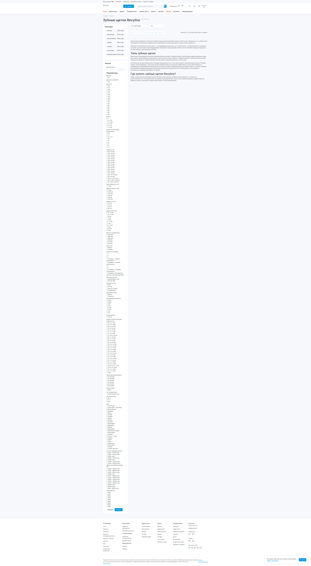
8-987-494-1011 (193, 525)
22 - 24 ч (110, 136)
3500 (109, 496)
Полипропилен (111, 290)
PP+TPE (109, 286)
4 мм (109, 372)
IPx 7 (108, 400)
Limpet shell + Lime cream (114, 407)
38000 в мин (111, 484)
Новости (105, 541)
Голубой (109, 416)
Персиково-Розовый (113, 430)
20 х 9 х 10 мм (111, 349)
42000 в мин (111, 486)
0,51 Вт (109, 302)
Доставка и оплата (136, 1)
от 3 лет (109, 123)
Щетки (122, 11)
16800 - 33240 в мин (113, 458)
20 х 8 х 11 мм (111, 347)
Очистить (110, 509)
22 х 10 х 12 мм (111, 358)
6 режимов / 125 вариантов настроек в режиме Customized (115, 274)
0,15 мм (109, 197)
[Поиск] (165, 6)
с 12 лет (109, 127)
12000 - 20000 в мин (113, 454)
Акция (105, 11)
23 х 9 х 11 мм (111, 363)
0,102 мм (110, 192)
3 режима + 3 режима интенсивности (113, 263)
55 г (108, 105)
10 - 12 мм (110, 212)
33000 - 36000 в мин (113, 483)
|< (132, 32)
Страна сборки (110, 388)
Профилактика (131, 11)
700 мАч (109, 241)
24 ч (108, 138)
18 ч (108, 133)
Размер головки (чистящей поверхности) (113, 320)
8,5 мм (109, 228)
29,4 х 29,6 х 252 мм (113, 180)
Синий (109, 441)
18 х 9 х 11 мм (111, 339)
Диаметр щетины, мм (112, 188)
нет (108, 77)
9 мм (109, 230)
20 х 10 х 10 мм (111, 344)
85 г (108, 110)
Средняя (110, 249)
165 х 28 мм (111, 169)
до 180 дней (110, 378)
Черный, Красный (112, 448)
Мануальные (160, 529)
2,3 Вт (109, 309)
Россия (109, 317)
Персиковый (111, 432)
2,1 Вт (109, 307)
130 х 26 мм (111, 157)
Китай (109, 390)
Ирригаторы (113, 11)
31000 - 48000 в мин (113, 472)
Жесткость (109, 245)
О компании (126, 1)
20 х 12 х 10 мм (111, 346)
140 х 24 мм (111, 158)
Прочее (160, 11)
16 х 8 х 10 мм (111, 326)
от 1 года (110, 122)
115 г (108, 87)
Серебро (110, 438)
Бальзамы (176, 526)
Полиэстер (110, 296)
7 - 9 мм (109, 221)
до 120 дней (110, 376)
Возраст (108, 116)
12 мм (109, 219)
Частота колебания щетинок (114, 451)
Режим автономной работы (114, 375)
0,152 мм (110, 199)
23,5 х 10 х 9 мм (112, 367)
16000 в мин (111, 456)
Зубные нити (176, 529)
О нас (104, 526)
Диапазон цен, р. (111, 67)
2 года (109, 186)
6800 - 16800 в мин (113, 488)
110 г (108, 85)
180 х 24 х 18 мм (112, 174)
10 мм (109, 216)
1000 (108, 492)
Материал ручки (111, 283)
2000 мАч (110, 238)
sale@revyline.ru (193, 528)
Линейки (124, 546)
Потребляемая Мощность (113, 298)
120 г (109, 91)
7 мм (109, 223)
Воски (174, 536)
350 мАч (109, 240)
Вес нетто (109, 84)
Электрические (161, 531)
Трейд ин (124, 549)
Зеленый (110, 421)
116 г (108, 89)
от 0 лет (109, 120)
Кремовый (110, 425)
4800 (109, 501)
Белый (109, 413)
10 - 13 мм (110, 214)
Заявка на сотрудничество (126, 537)
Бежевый (110, 411)
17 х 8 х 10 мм (111, 330)
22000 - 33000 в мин (113, 461)
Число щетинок (110, 490)
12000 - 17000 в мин (113, 452)
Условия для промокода (106, 549)
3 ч (108, 140)
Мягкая (109, 247)
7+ (108, 118)
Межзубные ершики (178, 531)
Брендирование (187, 11)
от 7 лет (109, 125)
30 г (108, 101)
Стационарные (146, 526)
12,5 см (109, 203)
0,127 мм (110, 193)
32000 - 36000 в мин (113, 477)
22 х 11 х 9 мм (111, 360)
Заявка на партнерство (126, 527)
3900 (109, 497)
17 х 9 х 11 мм (111, 331)
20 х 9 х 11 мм (111, 351)
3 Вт (108, 311)
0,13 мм (109, 195)
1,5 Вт (109, 304)
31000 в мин (111, 474)
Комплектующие (146, 536)
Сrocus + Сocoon (112, 436)
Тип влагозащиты (111, 396)
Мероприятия (126, 543)
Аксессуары (160, 539)
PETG (109, 285)
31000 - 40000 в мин (113, 470)
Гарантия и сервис (148, 1)
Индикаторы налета (178, 542)
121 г (108, 93)
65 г (108, 107)
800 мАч (110, 243)
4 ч (108, 142)
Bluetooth (108, 75)
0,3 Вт (109, 300)
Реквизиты (106, 531)
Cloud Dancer (111, 405)
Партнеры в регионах (128, 530)
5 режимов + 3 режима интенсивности (113, 270)
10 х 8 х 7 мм (111, 322)
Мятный (109, 427)
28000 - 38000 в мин (113, 468)
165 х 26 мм (111, 167)
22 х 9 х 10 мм (111, 362)
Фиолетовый (111, 445)
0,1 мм (109, 190)
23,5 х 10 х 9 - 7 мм (113, 365)
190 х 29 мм (111, 176)
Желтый (109, 420)
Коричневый (111, 423)
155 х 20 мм (110, 160)
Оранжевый (110, 429)
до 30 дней (110, 382)
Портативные (145, 529)
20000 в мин (111, 459)
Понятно (302, 560)
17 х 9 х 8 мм (111, 333)
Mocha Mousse (111, 409)
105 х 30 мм (111, 151)
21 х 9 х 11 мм (111, 355)
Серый (109, 439)
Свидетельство (106, 563)
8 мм (109, 227)
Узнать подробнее (272, 560)
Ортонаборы (176, 539)
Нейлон (109, 294)
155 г (108, 100)
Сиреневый (110, 443)
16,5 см (109, 208)
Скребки (175, 534)
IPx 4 (109, 398)
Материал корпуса (111, 277)
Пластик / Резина (112, 288)
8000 (109, 506)
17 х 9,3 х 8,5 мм (112, 335)
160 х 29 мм (111, 164)
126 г (109, 94)
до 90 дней (110, 385)
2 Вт (108, 305)
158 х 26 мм (111, 162)
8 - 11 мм (110, 225)
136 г (109, 98)
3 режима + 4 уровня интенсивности (113, 259)
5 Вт (108, 312)
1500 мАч (110, 236)
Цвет (107, 404)
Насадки (144, 534)
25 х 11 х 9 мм (111, 371)
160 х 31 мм (110, 166)
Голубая (109, 414)
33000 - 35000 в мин (113, 479)
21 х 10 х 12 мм (111, 353)
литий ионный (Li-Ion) (113, 394)
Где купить (106, 546)
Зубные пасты (143, 11)
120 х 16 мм (110, 153)
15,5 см (109, 206)
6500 (109, 505)
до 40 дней (110, 384)
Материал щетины (111, 292)
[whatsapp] (183, 6)
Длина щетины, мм (111, 211)
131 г (108, 96)
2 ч (108, 135)
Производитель (110, 315)
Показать (119, 509)
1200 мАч (110, 234)
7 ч (108, 147)
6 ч (108, 145)
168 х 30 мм (111, 171)
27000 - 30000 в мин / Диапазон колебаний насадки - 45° (115, 465)
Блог (104, 543)
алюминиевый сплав (113, 279)
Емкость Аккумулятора (113, 232)
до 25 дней (110, 380)
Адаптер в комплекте (112, 80)
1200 (108, 494)
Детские (159, 526)
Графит (109, 418)
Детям (153, 11)
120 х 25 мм (111, 155)
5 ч (108, 144)
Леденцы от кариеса (178, 544)
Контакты (118, 1)
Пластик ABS (111, 280)
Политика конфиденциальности (109, 535)
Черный (109, 446)
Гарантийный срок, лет (112, 184)
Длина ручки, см (111, 201)
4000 (109, 499)
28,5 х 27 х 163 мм (112, 178)
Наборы (168, 11)
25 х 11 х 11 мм (111, 369)
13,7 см (109, 205)
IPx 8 (109, 401)
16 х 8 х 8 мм (111, 328)
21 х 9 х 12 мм (111, 356)
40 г (108, 103)
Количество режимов (112, 251)
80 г (108, 109)
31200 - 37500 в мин (113, 475)
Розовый (109, 434)
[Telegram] (179, 6)
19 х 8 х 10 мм (111, 342)
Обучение (176, 11)
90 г (108, 114)
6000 (109, 503)
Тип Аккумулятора (111, 392)
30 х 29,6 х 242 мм (113, 182)
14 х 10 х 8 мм (111, 324)
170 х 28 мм (111, 173)
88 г (108, 112)
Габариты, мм (110, 149)
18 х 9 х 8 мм (111, 340)
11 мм (109, 218)
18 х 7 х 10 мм (111, 337)
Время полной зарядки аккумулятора (112, 130)
